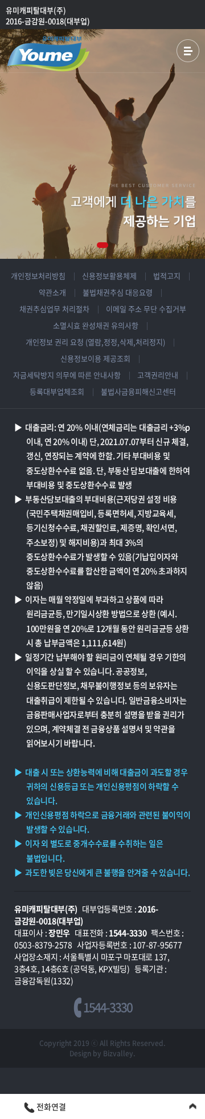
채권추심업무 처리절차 (54, 308)
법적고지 (167, 275)
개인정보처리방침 (38, 275)
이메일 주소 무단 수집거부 (146, 308)
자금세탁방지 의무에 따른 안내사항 (67, 374)
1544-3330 (106, 1007)
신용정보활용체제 (109, 275)
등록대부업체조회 (57, 391)
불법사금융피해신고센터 (138, 391)
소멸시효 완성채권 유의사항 (95, 325)
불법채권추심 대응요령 (118, 292)
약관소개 (52, 292)
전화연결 (50, 1106)
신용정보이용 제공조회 (95, 358)
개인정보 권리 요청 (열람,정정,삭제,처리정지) (95, 341)
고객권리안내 (157, 374)
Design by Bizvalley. (102, 1053)
